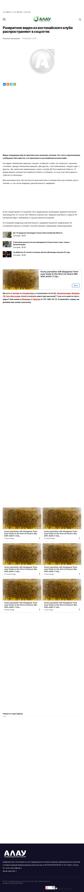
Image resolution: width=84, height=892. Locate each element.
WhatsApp (25, 299)
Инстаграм (15, 296)
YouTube (16, 293)
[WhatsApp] (14, 84)
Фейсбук (75, 293)
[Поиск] (80, 19)
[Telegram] (11, 84)
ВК (55, 293)
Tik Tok (6, 296)
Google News (29, 293)
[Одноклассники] (7, 84)
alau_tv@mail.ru (16, 868)
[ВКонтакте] (4, 84)
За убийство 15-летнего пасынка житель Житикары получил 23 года (41, 252)
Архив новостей (9, 871)
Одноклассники (64, 293)
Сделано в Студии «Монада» (13, 883)
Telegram (36, 299)
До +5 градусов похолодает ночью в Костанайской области (37, 233)
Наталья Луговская (11, 38)
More (76, 286)
